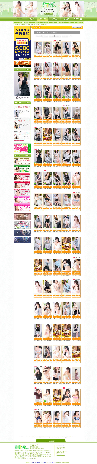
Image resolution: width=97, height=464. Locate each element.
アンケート (36, 22)
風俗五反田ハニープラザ (74, 0)
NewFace (38, 35)
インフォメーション (36, 24)
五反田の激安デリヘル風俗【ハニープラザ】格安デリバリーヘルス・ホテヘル (42, 462)
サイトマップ (70, 22)
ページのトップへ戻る (51, 440)
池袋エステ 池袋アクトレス (61, 447)
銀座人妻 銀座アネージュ (61, 455)
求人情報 (62, 22)
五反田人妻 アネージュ (60, 452)
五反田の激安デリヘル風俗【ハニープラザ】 (22, 24)
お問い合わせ (79, 22)
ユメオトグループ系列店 (60, 445)
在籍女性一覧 (43, 24)
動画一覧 (27, 22)
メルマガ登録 (18, 22)
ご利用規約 (53, 22)
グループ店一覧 (45, 22)
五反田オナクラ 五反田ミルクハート (62, 451)
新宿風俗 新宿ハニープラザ (61, 448)
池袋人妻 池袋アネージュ (61, 453)
